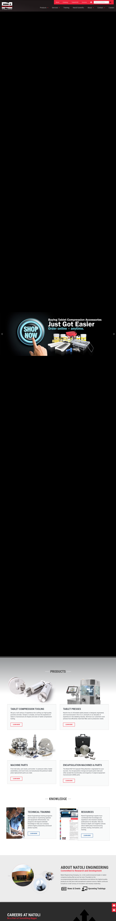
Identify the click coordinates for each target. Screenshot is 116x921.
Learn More (16, 724)
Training (66, 8)
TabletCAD (75, 2)
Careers (111, 8)
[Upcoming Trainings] (84, 889)
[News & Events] (64, 889)
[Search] (110, 2)
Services (55, 8)
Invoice (84, 2)
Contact (100, 8)
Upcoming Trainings (96, 888)
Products (43, 8)
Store (57, 2)
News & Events (74, 888)
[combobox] (101, 2)
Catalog (65, 2)
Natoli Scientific (78, 8)
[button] (2, 334)
